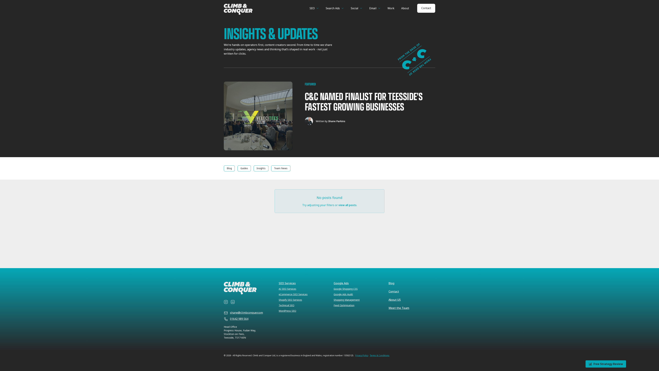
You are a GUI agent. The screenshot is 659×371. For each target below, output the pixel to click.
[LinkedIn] (233, 302)
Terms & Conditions (379, 356)
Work (391, 8)
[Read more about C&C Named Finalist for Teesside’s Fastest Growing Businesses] (329, 116)
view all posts (347, 205)
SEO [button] (312, 8)
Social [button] (354, 8)
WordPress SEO (287, 310)
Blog (391, 283)
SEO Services (287, 283)
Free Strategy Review (608, 364)
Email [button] (373, 8)
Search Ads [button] (333, 8)
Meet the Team (399, 308)
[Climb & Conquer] (252, 9)
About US (395, 299)
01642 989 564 (239, 319)
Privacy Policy (361, 356)
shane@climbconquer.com (246, 312)
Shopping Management (347, 299)
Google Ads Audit (343, 294)
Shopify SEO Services (290, 299)
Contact (426, 8)
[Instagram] (226, 302)
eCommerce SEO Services (293, 294)
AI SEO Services (287, 288)
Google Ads (341, 283)
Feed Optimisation (344, 305)
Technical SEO (286, 305)
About (405, 8)
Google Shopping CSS (346, 288)
